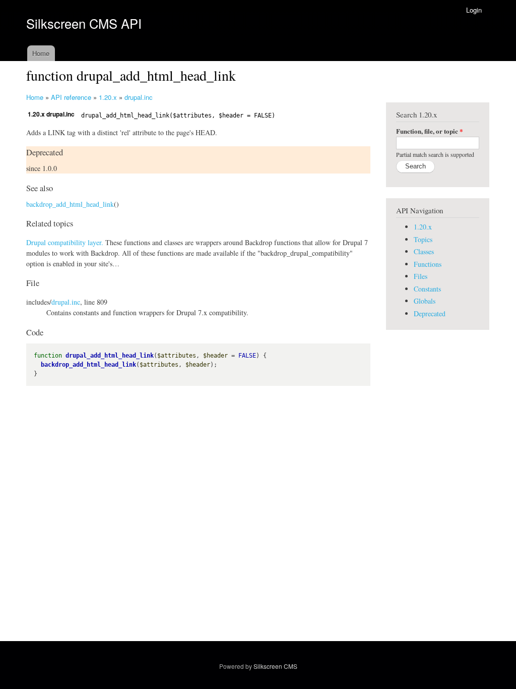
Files (420, 276)
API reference (71, 97)
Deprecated (429, 313)
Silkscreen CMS (275, 666)
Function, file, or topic (429, 131)
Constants (427, 289)
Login (474, 10)
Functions (427, 264)
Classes (424, 251)
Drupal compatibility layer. (64, 242)
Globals (424, 301)
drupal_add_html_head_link (110, 355)
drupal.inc (138, 97)
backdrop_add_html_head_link (70, 204)
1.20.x (108, 97)
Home (40, 53)
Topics (423, 239)
